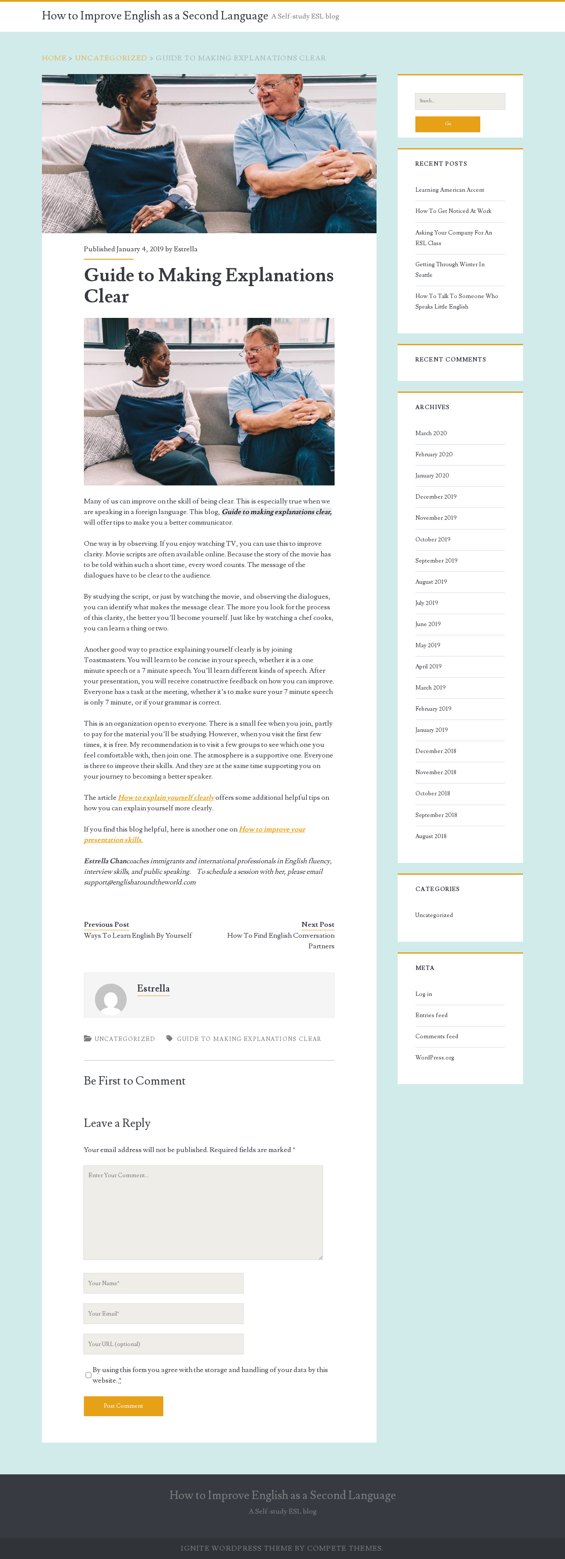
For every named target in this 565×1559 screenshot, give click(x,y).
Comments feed (436, 1036)
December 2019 (436, 496)
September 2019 (436, 560)
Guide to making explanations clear (249, 1039)
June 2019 (428, 624)
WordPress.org (434, 1057)
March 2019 (430, 687)
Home (54, 58)
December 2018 (435, 751)
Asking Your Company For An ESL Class (453, 238)
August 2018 (431, 836)
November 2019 (436, 518)
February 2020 (434, 454)
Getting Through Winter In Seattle (450, 270)
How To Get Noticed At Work (453, 211)
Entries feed (431, 1015)
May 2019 (428, 645)
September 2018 (436, 815)
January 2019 (431, 730)
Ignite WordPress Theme (237, 1548)
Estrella (186, 249)
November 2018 (435, 772)
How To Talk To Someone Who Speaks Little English (456, 301)
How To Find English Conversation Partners (281, 941)
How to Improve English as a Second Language (155, 15)
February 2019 (433, 708)
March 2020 (431, 433)
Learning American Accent (449, 190)
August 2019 (431, 582)
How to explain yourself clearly (166, 797)
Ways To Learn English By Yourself (138, 935)
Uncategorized (111, 58)
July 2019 (426, 603)
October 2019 (433, 539)
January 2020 (432, 475)
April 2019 (428, 666)
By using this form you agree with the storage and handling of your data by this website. (210, 1375)
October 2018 (432, 793)
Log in (423, 994)
